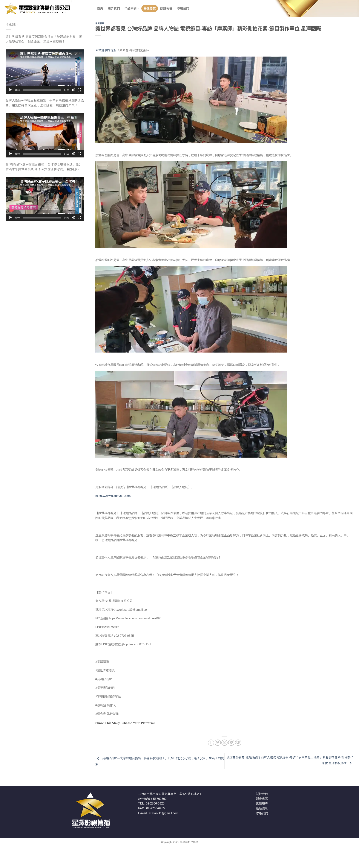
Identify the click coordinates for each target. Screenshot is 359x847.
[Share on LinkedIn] (238, 743)
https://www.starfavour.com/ (113, 495)
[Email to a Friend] (224, 743)
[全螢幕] (79, 90)
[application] (45, 71)
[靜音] (73, 90)
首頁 (100, 8)
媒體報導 (166, 8)
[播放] (10, 90)
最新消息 (99, 23)
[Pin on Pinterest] (231, 743)
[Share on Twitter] (218, 743)
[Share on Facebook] (211, 743)
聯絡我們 (183, 8)
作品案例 (130, 8)
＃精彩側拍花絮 (105, 50)
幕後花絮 (150, 8)
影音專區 (262, 798)
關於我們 (114, 8)
